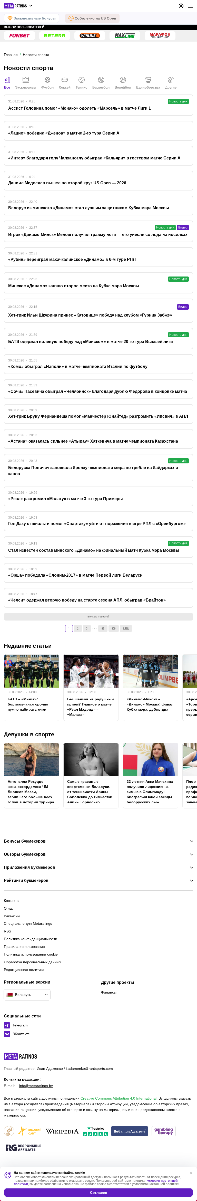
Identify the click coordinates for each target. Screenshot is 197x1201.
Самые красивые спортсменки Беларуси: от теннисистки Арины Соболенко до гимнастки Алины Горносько (89, 791)
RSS (7, 931)
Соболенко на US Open (95, 18)
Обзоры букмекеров (25, 854)
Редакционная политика (24, 970)
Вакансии (12, 916)
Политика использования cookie (31, 954)
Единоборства (148, 87)
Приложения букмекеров (29, 867)
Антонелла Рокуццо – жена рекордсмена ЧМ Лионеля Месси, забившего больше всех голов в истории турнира (31, 791)
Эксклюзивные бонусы (35, 18)
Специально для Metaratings (28, 923)
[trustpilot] (95, 1131)
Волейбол (123, 87)
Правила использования (24, 947)
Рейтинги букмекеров (26, 881)
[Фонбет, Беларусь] (19, 35)
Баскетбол (101, 87)
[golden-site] (29, 1131)
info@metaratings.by (36, 1086)
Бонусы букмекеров (25, 841)
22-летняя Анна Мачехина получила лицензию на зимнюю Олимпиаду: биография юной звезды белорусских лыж (150, 791)
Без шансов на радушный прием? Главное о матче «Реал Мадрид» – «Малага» (90, 707)
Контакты (11, 901)
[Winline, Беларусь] (90, 35)
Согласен (98, 1192)
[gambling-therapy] (164, 1131)
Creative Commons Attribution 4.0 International (118, 1098)
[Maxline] (125, 35)
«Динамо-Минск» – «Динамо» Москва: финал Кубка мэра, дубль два (150, 704)
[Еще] (190, 5)
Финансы (108, 992)
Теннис (81, 87)
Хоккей (65, 87)
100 (113, 628)
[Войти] (181, 5)
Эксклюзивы (25, 87)
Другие (170, 87)
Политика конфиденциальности (30, 939)
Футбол (47, 87)
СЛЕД (126, 628)
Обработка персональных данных (32, 962)
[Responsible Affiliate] (23, 1148)
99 (103, 628)
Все (7, 87)
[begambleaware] (129, 1131)
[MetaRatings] (20, 1056)
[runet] (9, 1131)
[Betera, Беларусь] (54, 35)
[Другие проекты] (18, 5)
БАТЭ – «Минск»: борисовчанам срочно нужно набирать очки (28, 704)
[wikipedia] (62, 1131)
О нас (9, 908)
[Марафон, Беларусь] (160, 35)
